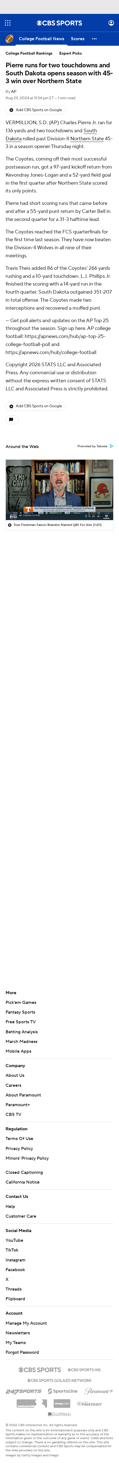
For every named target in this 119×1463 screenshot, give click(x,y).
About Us (15, 1075)
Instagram (15, 1260)
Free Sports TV (21, 1022)
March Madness (21, 1041)
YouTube (14, 1240)
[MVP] (62, 1401)
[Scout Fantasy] (89, 1403)
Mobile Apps (18, 1051)
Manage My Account (26, 1323)
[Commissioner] (32, 1401)
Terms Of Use (19, 1138)
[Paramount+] (98, 1390)
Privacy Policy (19, 1148)
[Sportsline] (63, 1390)
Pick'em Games (21, 1002)
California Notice (23, 1182)
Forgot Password (22, 1352)
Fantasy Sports (20, 1012)
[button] (7, 23)
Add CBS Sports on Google (39, 110)
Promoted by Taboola (92, 446)
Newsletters (18, 1333)
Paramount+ (18, 1105)
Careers (13, 1085)
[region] (59, 490)
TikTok (12, 1250)
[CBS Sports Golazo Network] (59, 1380)
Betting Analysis (22, 1032)
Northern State (87, 139)
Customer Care (21, 1216)
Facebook (15, 1270)
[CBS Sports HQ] (84, 1369)
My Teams (16, 1342)
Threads (14, 1289)
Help (10, 1206)
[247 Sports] (24, 1390)
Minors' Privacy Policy (27, 1158)
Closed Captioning (24, 1172)
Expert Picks (70, 53)
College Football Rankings (29, 53)
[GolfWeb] (59, 1414)
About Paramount (23, 1095)
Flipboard (15, 1299)
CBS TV (13, 1114)
